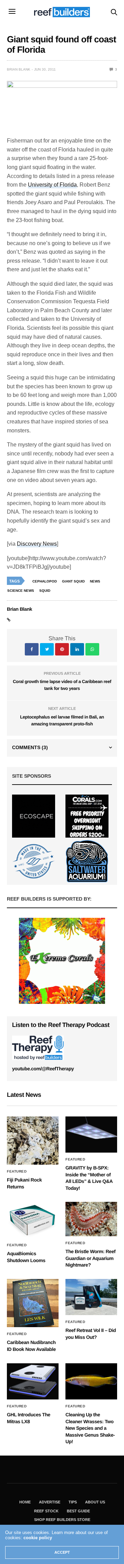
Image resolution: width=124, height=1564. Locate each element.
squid (44, 590)
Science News (20, 590)
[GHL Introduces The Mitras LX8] (33, 1381)
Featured (17, 1171)
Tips (73, 1502)
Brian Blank (18, 69)
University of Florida (52, 185)
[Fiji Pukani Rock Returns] (33, 1140)
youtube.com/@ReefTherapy (43, 1068)
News (95, 581)
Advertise (49, 1502)
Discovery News (37, 544)
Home (25, 1502)
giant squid (73, 581)
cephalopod (44, 581)
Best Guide (78, 1511)
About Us (95, 1502)
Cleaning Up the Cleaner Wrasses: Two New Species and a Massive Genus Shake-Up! (90, 1428)
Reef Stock (46, 1511)
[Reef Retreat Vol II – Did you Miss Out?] (91, 1297)
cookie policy (37, 1537)
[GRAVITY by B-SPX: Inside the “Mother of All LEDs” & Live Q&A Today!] (91, 1134)
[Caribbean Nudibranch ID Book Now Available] (33, 1303)
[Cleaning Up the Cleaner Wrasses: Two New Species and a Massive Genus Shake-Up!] (91, 1381)
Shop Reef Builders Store (62, 1520)
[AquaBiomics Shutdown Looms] (33, 1220)
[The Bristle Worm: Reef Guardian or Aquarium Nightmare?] (91, 1219)
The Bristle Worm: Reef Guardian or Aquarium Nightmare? (90, 1258)
